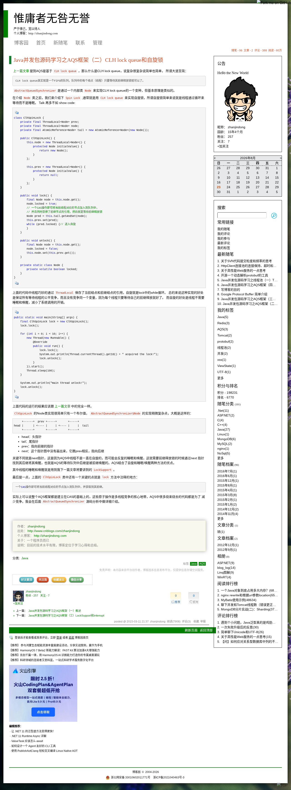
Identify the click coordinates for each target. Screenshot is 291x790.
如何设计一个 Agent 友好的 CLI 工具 (33, 746)
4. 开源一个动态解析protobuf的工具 (242, 275)
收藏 (196, 621)
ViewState (226, 366)
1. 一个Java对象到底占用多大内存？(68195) (249, 590)
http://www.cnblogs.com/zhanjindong (54, 531)
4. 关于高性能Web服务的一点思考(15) (244, 637)
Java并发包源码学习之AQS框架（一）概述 (54, 610)
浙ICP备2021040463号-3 (168, 777)
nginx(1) (223, 448)
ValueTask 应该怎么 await (27, 741)
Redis (223, 323)
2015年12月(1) (228, 480)
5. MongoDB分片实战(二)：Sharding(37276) (249, 609)
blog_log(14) (226, 567)
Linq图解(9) (225, 572)
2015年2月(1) (227, 500)
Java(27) (223, 429)
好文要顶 (26, 579)
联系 (80, 42)
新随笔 (60, 42)
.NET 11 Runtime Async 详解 (28, 736)
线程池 (224, 347)
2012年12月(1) (228, 545)
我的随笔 (223, 229)
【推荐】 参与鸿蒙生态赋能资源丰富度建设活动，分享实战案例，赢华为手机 (56, 645)
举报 (203, 621)
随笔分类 (225, 404)
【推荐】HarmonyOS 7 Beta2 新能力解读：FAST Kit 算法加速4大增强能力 (54, 650)
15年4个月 (235, 132)
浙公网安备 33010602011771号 (130, 777)
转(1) (221, 532)
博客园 (21, 42)
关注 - (45, 595)
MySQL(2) (224, 444)
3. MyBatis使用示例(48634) (236, 600)
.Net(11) (223, 410)
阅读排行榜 (227, 584)
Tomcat (224, 335)
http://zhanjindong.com (43, 33)
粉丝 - (32, 595)
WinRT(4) (224, 577)
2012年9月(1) (227, 550)
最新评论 (223, 243)
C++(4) (222, 424)
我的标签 (223, 248)
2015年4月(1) (227, 490)
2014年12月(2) (228, 509)
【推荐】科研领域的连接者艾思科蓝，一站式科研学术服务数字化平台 (51, 660)
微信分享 (76, 579)
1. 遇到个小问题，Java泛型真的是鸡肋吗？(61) (251, 622)
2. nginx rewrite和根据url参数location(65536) (249, 595)
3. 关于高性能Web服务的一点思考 (241, 270)
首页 (41, 42)
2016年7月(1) (227, 471)
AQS (202, 563)
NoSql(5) (223, 453)
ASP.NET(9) (225, 563)
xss (221, 359)
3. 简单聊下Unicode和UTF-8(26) (240, 632)
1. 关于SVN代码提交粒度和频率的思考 (244, 261)
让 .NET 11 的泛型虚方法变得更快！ (33, 731)
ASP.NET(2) (225, 415)
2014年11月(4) (227, 514)
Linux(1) (223, 434)
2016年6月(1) (227, 476)
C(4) (220, 420)
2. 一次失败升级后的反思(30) (238, 627)
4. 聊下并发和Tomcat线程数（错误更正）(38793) (252, 605)
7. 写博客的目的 (228, 289)
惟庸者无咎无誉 (52, 18)
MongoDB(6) (226, 439)
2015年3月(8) (227, 495)
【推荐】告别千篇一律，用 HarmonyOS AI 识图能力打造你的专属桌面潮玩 (54, 655)
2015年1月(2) (227, 504)
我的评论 (223, 234)
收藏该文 (58, 579)
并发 (222, 353)
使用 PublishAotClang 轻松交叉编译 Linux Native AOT (44, 750)
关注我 (43, 579)
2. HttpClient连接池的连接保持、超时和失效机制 (251, 266)
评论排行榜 (227, 616)
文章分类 (225, 525)
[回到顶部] (282, 785)
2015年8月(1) (227, 485)
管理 (97, 42)
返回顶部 (206, 630)
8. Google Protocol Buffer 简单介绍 (242, 294)
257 (230, 136)
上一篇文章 (21, 71)
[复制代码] (17, 114)
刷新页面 (191, 630)
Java (24, 558)
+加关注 (18, 603)
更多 (220, 378)
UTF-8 (224, 372)
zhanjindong (36, 526)
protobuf (225, 341)
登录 (59, 637)
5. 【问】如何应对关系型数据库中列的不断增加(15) (254, 641)
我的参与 (223, 238)
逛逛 (71, 637)
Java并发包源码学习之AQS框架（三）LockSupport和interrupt (66, 615)
